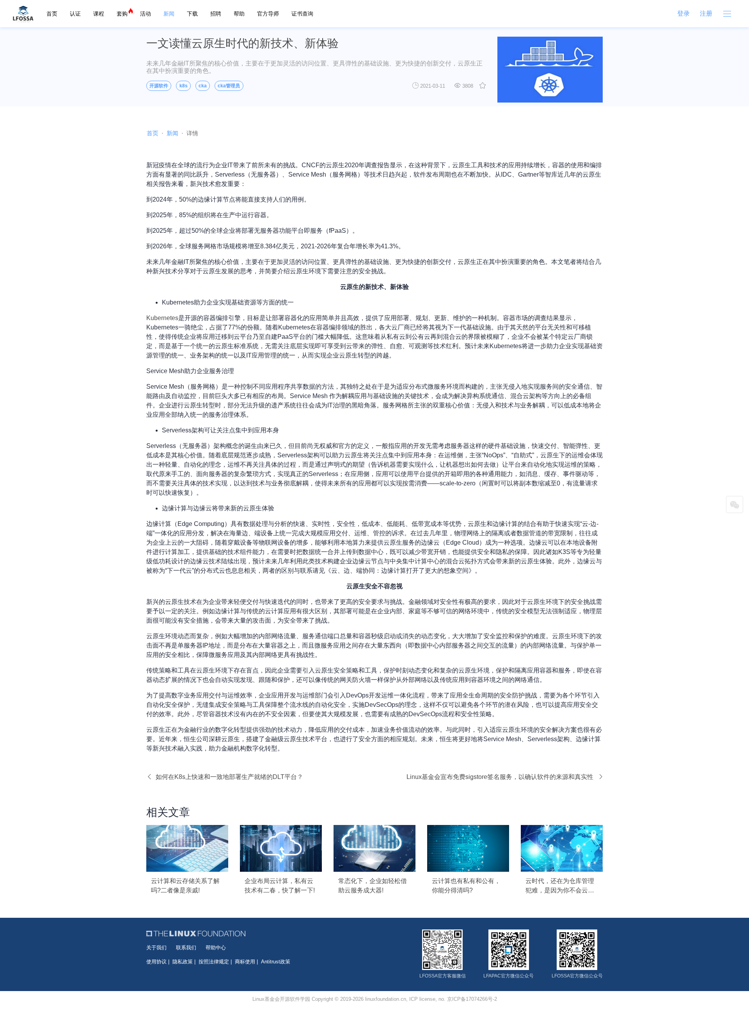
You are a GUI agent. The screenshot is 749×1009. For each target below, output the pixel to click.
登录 (683, 13)
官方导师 (268, 14)
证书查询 (302, 14)
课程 (98, 14)
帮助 (239, 14)
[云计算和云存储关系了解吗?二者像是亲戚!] (187, 848)
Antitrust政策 (275, 962)
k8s (183, 86)
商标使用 (245, 962)
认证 (75, 14)
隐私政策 (182, 962)
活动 (145, 14)
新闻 (168, 14)
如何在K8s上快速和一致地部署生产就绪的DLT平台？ (229, 777)
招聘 (215, 14)
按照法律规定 (214, 962)
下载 (192, 14)
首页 (51, 14)
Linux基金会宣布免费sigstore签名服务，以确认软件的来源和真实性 (499, 777)
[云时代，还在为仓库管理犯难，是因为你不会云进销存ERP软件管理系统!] (562, 848)
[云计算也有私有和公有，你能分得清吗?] (468, 848)
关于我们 (156, 948)
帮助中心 (216, 948)
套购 (122, 14)
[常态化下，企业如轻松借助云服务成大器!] (374, 848)
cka (203, 86)
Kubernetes (162, 318)
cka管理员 (229, 86)
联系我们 (186, 948)
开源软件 (158, 86)
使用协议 (156, 962)
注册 (706, 13)
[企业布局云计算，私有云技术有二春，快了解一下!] (281, 848)
